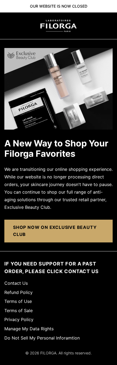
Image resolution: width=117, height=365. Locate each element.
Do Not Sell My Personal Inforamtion (42, 338)
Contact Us (16, 283)
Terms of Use (18, 301)
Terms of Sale (18, 310)
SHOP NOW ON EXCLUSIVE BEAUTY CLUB (55, 231)
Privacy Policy (18, 319)
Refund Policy (18, 292)
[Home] (58, 26)
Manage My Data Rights (29, 328)
